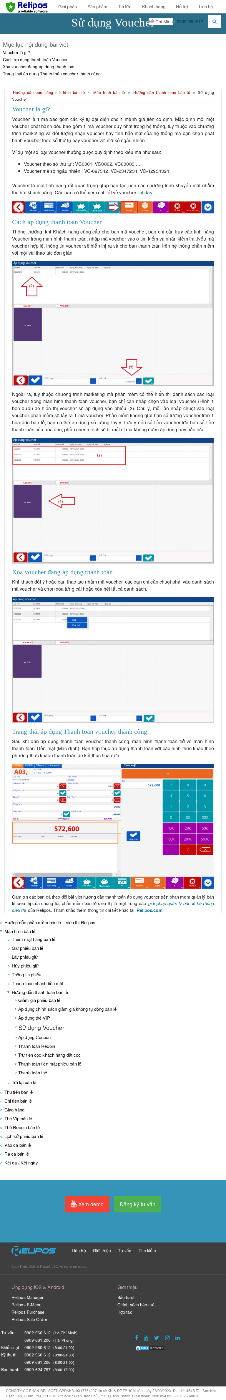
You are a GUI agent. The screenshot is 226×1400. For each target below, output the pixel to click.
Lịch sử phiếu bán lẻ (23, 1136)
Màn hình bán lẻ (109, 92)
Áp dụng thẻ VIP (34, 1018)
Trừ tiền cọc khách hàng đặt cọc (49, 1055)
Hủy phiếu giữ (25, 965)
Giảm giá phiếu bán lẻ (39, 1000)
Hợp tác (124, 1312)
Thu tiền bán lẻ (18, 1092)
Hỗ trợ (182, 6)
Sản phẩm (97, 6)
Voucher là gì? (16, 52)
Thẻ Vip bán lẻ (18, 1118)
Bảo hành (126, 1297)
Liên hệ (206, 6)
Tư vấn (125, 1250)
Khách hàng (153, 6)
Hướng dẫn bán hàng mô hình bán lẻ (49, 92)
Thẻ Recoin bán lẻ (22, 1127)
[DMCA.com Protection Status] (149, 1347)
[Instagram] (167, 1338)
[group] (113, 109)
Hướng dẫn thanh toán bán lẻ (161, 92)
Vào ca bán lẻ (17, 1145)
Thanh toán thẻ (32, 1072)
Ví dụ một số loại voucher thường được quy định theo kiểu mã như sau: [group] (86, 152)
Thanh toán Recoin (36, 1046)
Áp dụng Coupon (34, 1037)
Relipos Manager (27, 1297)
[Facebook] (136, 1338)
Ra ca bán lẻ (16, 1154)
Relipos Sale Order (29, 1319)
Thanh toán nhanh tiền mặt (38, 983)
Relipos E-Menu (26, 1305)
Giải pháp (67, 6)
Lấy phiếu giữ (25, 957)
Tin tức (125, 6)
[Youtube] (146, 1338)
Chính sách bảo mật (136, 1305)
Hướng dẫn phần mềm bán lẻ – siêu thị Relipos (49, 922)
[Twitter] (156, 1338)
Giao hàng (14, 1109)
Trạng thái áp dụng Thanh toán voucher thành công (52, 74)
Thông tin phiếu (26, 974)
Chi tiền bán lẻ (18, 1101)
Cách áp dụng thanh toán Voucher (35, 59)
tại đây (145, 192)
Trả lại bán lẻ (24, 1082)
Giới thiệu (102, 1250)
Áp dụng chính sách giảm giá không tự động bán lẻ (67, 1009)
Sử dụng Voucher (41, 1027)
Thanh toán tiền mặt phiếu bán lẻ (49, 1064)
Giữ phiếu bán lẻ (28, 948)
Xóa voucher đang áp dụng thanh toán (39, 66)
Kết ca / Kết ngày (21, 1162)
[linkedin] (177, 1338)
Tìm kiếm (147, 1250)
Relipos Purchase (28, 1312)
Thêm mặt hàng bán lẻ (33, 939)
